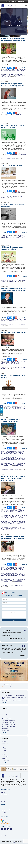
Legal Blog (20, 456)
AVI (22, 450)
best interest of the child (7, 366)
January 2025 (4, 758)
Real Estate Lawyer (5, 794)
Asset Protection (5, 714)
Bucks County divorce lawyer (17, 195)
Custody (22, 70)
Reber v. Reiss (10, 585)
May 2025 (4, 752)
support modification (19, 114)
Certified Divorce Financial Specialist (17, 408)
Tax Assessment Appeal (6, 796)
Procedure (23, 154)
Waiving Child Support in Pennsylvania (13, 332)
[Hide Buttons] (0, 417)
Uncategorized (4, 465)
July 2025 (4, 748)
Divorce (14, 154)
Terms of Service (4, 833)
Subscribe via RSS (7, 686)
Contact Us (4, 816)
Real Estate (16, 462)
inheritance (4, 456)
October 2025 (5, 743)
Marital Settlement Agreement (8, 367)
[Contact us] (1, 414)
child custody (4, 73)
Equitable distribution (15, 237)
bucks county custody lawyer (15, 361)
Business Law (5, 728)
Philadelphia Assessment (7, 458)
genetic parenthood (16, 584)
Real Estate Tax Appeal (20, 463)
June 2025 (4, 750)
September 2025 (5, 745)
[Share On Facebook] (1, 406)
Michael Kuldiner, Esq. (5, 809)
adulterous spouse (18, 465)
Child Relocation (13, 451)
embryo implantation (6, 584)
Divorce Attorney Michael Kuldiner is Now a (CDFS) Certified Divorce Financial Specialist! (13, 478)
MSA (20, 457)
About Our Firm (4, 807)
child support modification (16, 74)
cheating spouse (5, 451)
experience (21, 409)
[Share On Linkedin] (1, 412)
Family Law (8, 75)
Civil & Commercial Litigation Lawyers (8, 797)
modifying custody (15, 75)
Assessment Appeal (16, 450)
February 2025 (5, 756)
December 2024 (5, 760)
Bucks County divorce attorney (11, 236)
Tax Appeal (12, 464)
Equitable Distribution (15, 453)
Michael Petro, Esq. (5, 810)
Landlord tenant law (12, 456)
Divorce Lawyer (13, 527)
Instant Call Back (10, 592)
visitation (3, 158)
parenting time (8, 157)
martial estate (15, 457)
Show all (4, 702)
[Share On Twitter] (1, 409)
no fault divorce (7, 324)
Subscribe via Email (8, 684)
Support (22, 75)
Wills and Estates (4, 801)
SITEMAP (14, 842)
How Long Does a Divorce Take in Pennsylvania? (12, 700)
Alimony (10, 192)
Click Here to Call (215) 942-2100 (15, 1)
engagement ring (5, 453)
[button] (26, 6)
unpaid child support (17, 157)
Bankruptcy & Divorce (6, 718)
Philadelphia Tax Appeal (9, 459)
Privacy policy (3, 835)
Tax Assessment (19, 464)
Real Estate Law (10, 463)
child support (16, 70)
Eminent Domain (18, 452)
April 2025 (4, 754)
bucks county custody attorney (15, 69)
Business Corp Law (5, 799)
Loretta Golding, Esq (5, 812)
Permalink (4, 67)
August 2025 (4, 747)
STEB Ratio (3, 464)
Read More (24, 67)
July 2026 (4, 741)
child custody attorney (14, 73)
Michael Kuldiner (5, 76)
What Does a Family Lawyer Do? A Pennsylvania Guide (13, 695)
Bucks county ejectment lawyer (8, 726)
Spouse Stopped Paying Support (11, 165)
